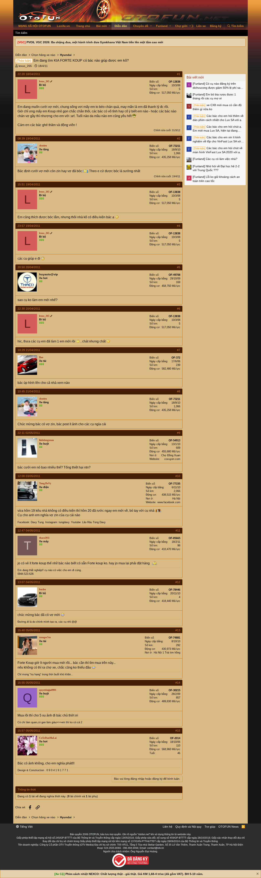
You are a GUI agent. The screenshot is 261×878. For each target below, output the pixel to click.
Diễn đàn (121, 26)
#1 (178, 74)
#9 (178, 432)
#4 (178, 225)
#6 (178, 308)
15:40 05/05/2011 (29, 630)
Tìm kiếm (21, 32)
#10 (177, 476)
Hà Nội (176, 498)
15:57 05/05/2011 (29, 730)
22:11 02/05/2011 (29, 432)
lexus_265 (25, 66)
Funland (162, 26)
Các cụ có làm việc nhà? (215, 159)
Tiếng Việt (26, 826)
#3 (178, 184)
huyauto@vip (48, 274)
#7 (178, 350)
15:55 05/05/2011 (29, 682)
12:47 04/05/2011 (29, 530)
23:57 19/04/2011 (29, 225)
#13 (177, 630)
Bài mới (101, 26)
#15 (177, 730)
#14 (177, 682)
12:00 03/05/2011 (29, 476)
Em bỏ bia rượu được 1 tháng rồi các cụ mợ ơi (214, 96)
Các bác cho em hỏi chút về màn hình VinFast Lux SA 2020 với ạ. (217, 150)
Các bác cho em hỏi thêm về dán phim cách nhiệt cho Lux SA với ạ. (218, 118)
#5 (178, 267)
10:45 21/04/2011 (29, 391)
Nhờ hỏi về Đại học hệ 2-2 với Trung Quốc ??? (216, 168)
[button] (110, 26)
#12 (177, 582)
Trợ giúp (210, 826)
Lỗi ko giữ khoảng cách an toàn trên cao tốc (216, 179)
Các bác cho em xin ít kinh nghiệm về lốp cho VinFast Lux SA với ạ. (217, 139)
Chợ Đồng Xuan (170, 455)
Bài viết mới (195, 77)
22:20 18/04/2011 (29, 74)
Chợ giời (181, 26)
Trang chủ (83, 26)
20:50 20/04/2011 (29, 267)
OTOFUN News (228, 826)
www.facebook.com (168, 502)
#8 (178, 391)
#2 (178, 138)
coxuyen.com (172, 459)
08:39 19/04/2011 (29, 138)
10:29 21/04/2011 (29, 350)
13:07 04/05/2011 (29, 582)
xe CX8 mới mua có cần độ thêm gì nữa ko (217, 107)
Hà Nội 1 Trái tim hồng (167, 652)
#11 (178, 530)
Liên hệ (167, 826)
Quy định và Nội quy (188, 826)
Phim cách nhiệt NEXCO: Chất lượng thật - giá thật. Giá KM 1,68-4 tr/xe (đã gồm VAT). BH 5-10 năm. (134, 874)
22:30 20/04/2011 (29, 308)
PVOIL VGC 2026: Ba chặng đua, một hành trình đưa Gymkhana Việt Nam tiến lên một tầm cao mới (95, 42)
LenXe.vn (63, 26)
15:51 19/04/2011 (29, 184)
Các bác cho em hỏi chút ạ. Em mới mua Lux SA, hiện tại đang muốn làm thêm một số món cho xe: (217, 129)
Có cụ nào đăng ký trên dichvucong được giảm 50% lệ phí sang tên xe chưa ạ (218, 86)
